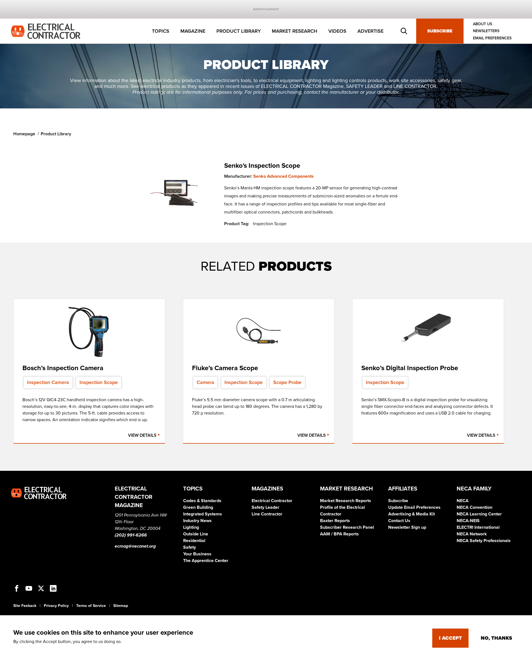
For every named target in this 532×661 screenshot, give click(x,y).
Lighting (191, 527)
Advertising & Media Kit (411, 514)
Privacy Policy (56, 605)
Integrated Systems (202, 514)
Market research (294, 31)
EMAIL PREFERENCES (492, 38)
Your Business (197, 554)
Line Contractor (267, 514)
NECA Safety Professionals (484, 540)
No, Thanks (496, 638)
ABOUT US (482, 24)
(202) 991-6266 (131, 535)
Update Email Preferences (414, 507)
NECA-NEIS (468, 520)
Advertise (370, 31)
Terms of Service (91, 605)
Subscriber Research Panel (347, 527)
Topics (160, 31)
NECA (463, 501)
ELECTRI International (478, 527)
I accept (450, 638)
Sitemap (120, 605)
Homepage (24, 134)
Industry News (197, 520)
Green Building (198, 507)
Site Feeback (24, 605)
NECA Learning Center (479, 514)
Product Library (238, 31)
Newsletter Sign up (407, 527)
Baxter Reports (335, 520)
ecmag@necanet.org (135, 546)
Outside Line (195, 534)
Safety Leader (265, 507)
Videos (337, 31)
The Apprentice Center (205, 560)
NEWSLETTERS (486, 31)
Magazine (192, 31)
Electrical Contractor (272, 501)
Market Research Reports (345, 501)
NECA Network (472, 534)
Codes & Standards (202, 501)
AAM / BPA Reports (339, 534)
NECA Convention (474, 507)
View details (143, 435)
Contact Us (399, 520)
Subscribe (439, 31)
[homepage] (45, 31)
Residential (194, 540)
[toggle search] (404, 31)
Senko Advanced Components (283, 176)
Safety (189, 547)
